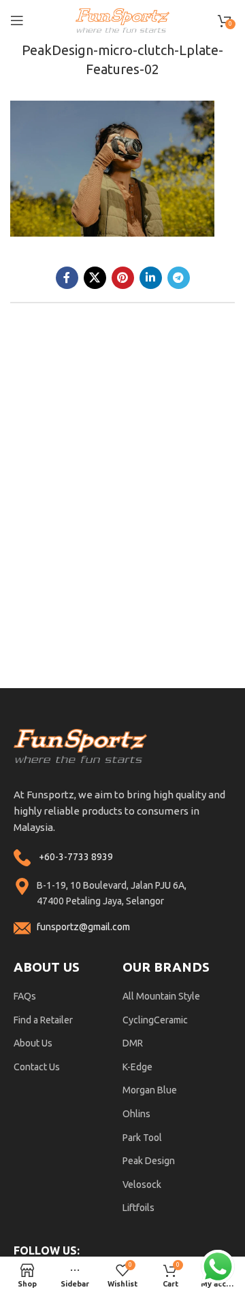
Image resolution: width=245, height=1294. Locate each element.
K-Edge (137, 1066)
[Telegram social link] (178, 278)
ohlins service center (229, 693)
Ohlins (136, 1113)
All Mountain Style (161, 996)
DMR (132, 1043)
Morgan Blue (149, 1090)
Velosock (141, 1184)
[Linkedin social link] (151, 278)
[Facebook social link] (67, 278)
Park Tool (142, 1137)
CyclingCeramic (155, 1020)
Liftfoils (138, 1207)
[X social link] (95, 278)
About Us (33, 1043)
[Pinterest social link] (123, 278)
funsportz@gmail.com (83, 926)
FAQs (25, 996)
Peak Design (148, 1160)
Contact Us (37, 1066)
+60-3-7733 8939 (76, 856)
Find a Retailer (43, 1020)
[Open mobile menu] (17, 20)
